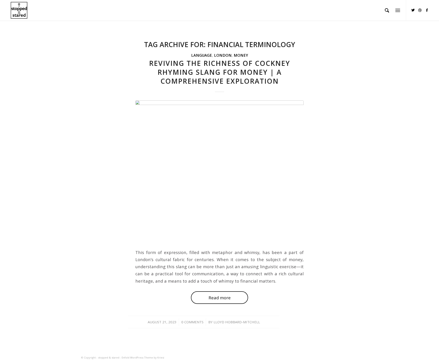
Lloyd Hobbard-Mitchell (237, 322)
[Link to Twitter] (413, 10)
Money (241, 55)
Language (201, 55)
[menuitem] (387, 10)
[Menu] (397, 10)
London (223, 55)
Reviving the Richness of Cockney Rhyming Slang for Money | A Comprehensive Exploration (219, 72)
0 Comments (192, 322)
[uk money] (219, 171)
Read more (220, 297)
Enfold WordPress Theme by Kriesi (143, 357)
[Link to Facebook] (426, 10)
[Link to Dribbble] (420, 10)
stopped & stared (108, 357)
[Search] (387, 10)
